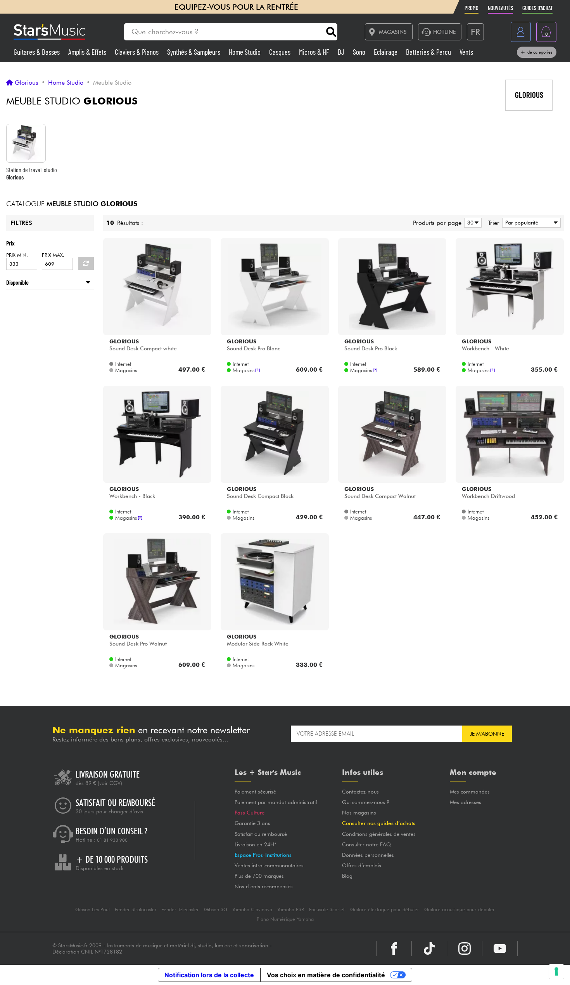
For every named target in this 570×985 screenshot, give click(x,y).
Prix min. (17, 255)
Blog (347, 876)
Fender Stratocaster (136, 909)
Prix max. (53, 255)
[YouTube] (499, 948)
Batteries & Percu (429, 51)
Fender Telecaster (180, 909)
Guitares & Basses (37, 51)
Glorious (26, 83)
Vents (466, 51)
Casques (280, 51)
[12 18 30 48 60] (471, 223)
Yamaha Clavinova (252, 909)
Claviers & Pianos (137, 51)
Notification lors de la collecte (209, 975)
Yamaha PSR (290, 909)
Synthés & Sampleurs (194, 51)
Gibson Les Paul (92, 909)
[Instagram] (464, 948)
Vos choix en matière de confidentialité (326, 975)
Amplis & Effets (88, 51)
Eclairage (386, 51)
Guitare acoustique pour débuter (459, 909)
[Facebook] (394, 948)
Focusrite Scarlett (327, 909)
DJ (342, 51)
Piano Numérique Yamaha (285, 919)
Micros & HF (315, 51)
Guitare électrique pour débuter (384, 909)
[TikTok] (429, 948)
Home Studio (245, 51)
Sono (360, 51)
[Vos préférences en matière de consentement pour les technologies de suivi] (556, 971)
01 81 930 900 (112, 840)
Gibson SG (215, 909)
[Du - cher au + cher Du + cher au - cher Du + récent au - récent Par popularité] (530, 223)
